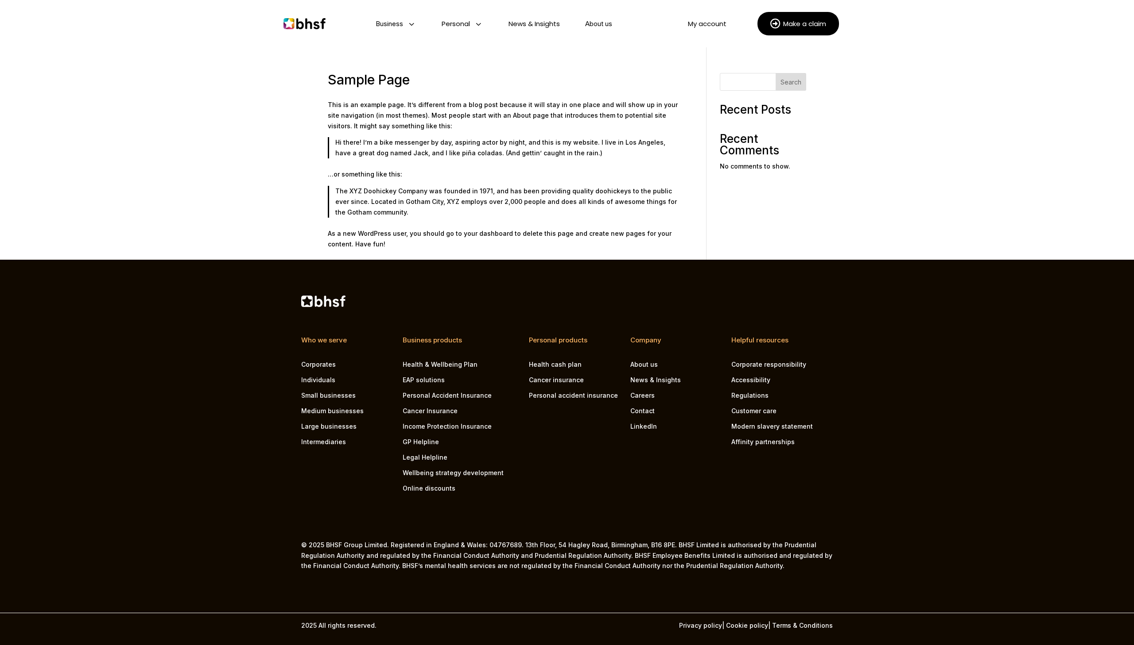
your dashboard (488, 233)
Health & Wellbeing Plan (440, 364)
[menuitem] (395, 23)
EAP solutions (424, 380)
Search (791, 82)
